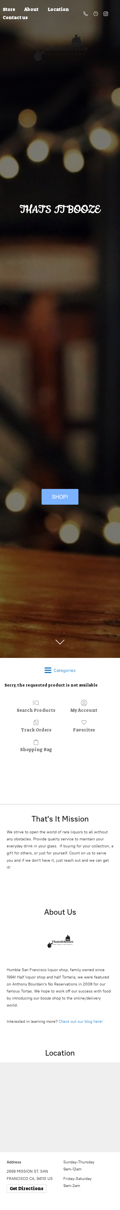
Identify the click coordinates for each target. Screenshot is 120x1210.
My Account (83, 710)
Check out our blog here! (81, 1021)
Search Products (36, 710)
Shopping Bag (36, 749)
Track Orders (36, 730)
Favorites (84, 730)
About (31, 9)
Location (58, 9)
